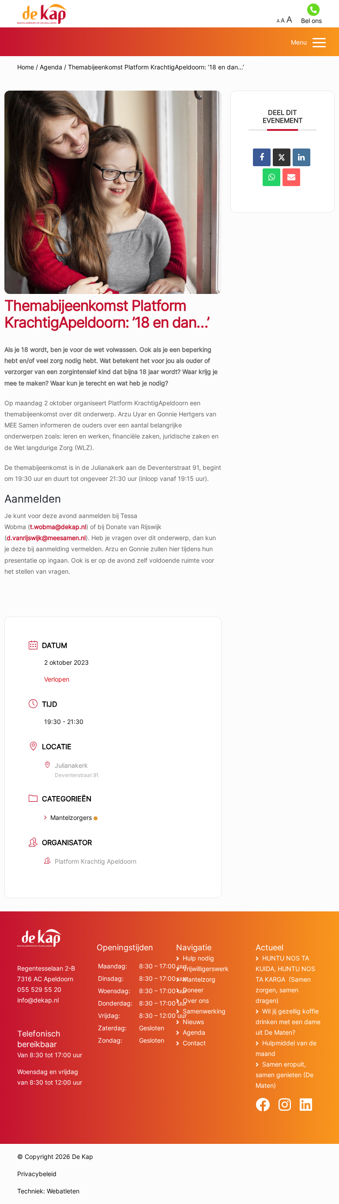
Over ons (196, 1000)
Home (25, 67)
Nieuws (193, 1021)
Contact (194, 1043)
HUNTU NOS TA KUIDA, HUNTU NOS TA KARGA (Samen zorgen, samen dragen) (285, 979)
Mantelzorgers (71, 817)
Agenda (51, 67)
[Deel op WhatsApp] (271, 177)
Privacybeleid (36, 1173)
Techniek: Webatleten (48, 1191)
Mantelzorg (199, 979)
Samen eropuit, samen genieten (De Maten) (284, 1074)
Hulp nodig (198, 958)
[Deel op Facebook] (262, 157)
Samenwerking (204, 1011)
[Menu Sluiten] (319, 42)
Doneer (193, 990)
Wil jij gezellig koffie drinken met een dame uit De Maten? (288, 1021)
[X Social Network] (281, 157)
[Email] (291, 177)
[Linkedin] (301, 157)
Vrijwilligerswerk (206, 968)
